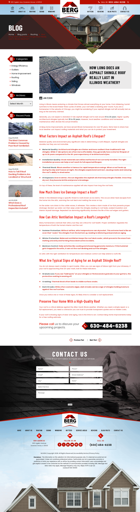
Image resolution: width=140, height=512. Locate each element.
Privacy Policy (94, 453)
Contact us (124, 11)
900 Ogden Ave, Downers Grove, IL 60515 (26, 2)
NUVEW (43, 453)
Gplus (68, 445)
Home (12, 11)
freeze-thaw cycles (66, 106)
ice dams (96, 198)
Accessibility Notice (81, 453)
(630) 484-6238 (101, 445)
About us (22, 11)
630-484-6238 (117, 2)
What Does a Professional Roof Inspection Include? (18, 205)
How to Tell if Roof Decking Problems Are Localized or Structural (20, 174)
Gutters (90, 11)
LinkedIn (81, 445)
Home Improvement (21, 73)
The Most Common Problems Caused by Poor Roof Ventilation (19, 143)
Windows (51, 11)
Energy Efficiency (19, 66)
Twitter (64, 445)
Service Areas (81, 430)
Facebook (59, 445)
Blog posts (112, 11)
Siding (41, 11)
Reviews (100, 11)
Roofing (32, 11)
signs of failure (102, 266)
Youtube (72, 445)
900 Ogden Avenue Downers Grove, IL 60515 (39, 444)
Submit (70, 404)
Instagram (76, 445)
